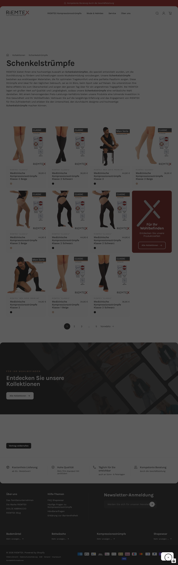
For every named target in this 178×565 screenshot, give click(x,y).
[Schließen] (168, 557)
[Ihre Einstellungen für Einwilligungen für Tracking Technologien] (173, 561)
